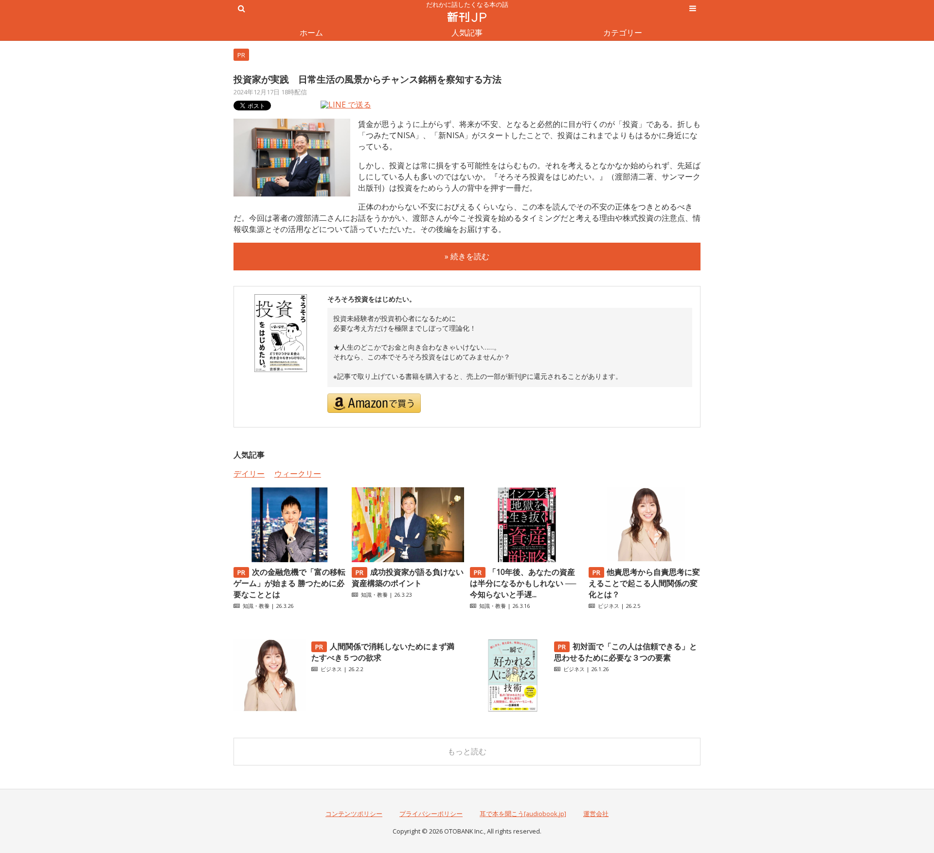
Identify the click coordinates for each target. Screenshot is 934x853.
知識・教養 (256, 605)
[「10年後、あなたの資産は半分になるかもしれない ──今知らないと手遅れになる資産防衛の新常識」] (526, 559)
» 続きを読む (467, 256)
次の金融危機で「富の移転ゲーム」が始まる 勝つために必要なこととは (289, 583)
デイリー (249, 473)
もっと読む (467, 751)
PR (241, 55)
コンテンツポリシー (353, 813)
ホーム (311, 32)
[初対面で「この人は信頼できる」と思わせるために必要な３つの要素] (512, 709)
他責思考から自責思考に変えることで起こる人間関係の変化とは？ (644, 583)
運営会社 (596, 813)
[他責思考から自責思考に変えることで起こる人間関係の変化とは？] (644, 559)
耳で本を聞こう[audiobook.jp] (523, 813)
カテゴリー (622, 32)
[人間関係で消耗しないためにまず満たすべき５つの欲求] (270, 709)
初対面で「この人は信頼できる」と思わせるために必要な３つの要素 (625, 652)
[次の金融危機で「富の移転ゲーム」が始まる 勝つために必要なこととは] (289, 559)
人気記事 (467, 32)
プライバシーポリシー (431, 813)
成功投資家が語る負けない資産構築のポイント (408, 577)
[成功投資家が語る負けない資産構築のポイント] (408, 559)
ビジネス (608, 605)
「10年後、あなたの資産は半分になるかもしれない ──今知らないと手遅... (523, 583)
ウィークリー (297, 473)
